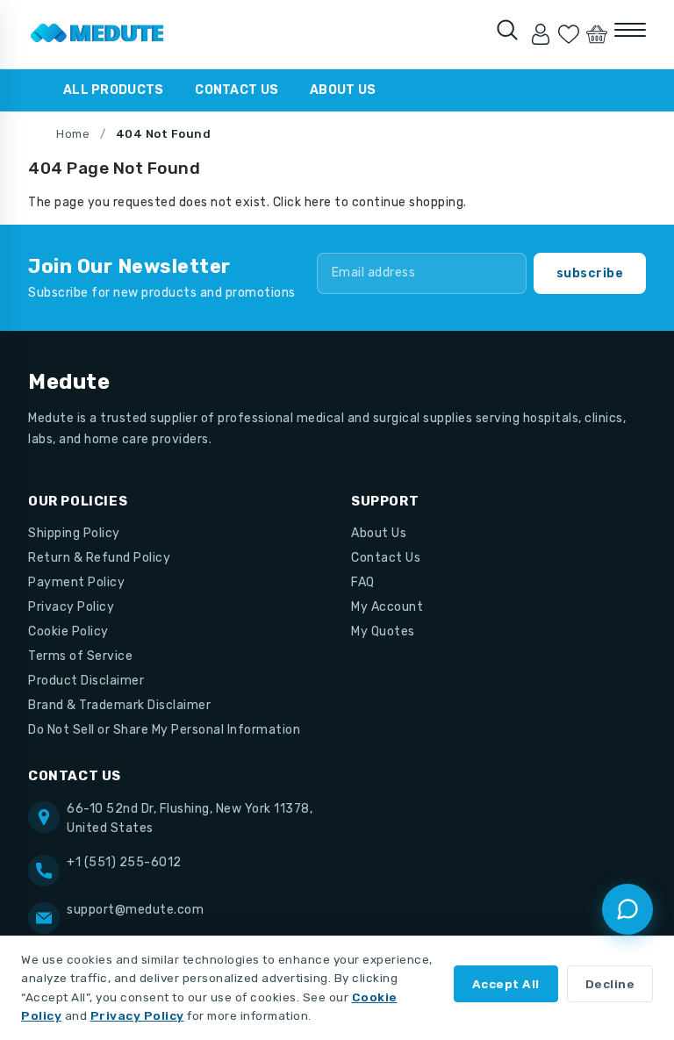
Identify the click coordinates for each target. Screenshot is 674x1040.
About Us (343, 89)
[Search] (507, 30)
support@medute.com (135, 909)
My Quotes (383, 631)
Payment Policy (76, 582)
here (318, 202)
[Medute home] (97, 34)
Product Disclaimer (86, 680)
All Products (113, 89)
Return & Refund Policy (99, 557)
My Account (387, 606)
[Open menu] (630, 30)
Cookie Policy (68, 631)
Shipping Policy (74, 533)
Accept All (506, 984)
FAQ (363, 582)
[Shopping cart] (596, 34)
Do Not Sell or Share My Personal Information (164, 729)
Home (73, 133)
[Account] (540, 34)
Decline (610, 984)
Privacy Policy (71, 606)
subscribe (590, 273)
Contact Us (236, 89)
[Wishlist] (568, 34)
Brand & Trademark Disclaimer (119, 705)
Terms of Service (80, 656)
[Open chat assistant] (627, 909)
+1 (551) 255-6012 (124, 862)
